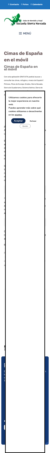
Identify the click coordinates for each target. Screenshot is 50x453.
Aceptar (18, 120)
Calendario (38, 4)
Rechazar (33, 121)
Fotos (26, 4)
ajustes (18, 114)
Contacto (14, 4)
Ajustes (25, 126)
